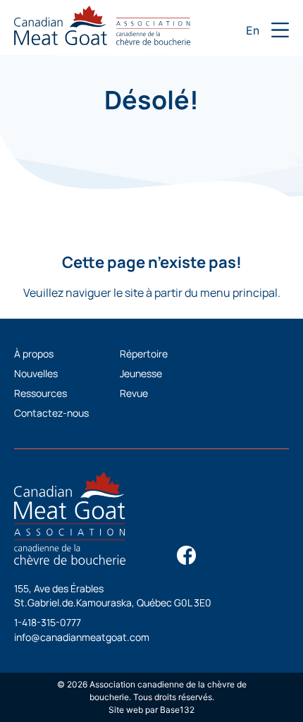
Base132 (177, 709)
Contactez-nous (51, 413)
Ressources (40, 393)
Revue (134, 393)
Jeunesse (141, 373)
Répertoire (144, 353)
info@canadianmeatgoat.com (81, 637)
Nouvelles (36, 373)
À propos (34, 353)
